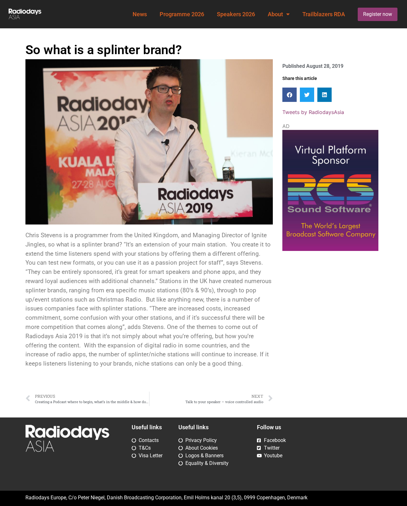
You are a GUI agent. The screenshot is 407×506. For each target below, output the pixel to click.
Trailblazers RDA (323, 14)
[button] (289, 95)
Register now (377, 14)
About (275, 14)
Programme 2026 (182, 14)
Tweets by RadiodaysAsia (313, 112)
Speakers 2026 (236, 14)
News (140, 14)
